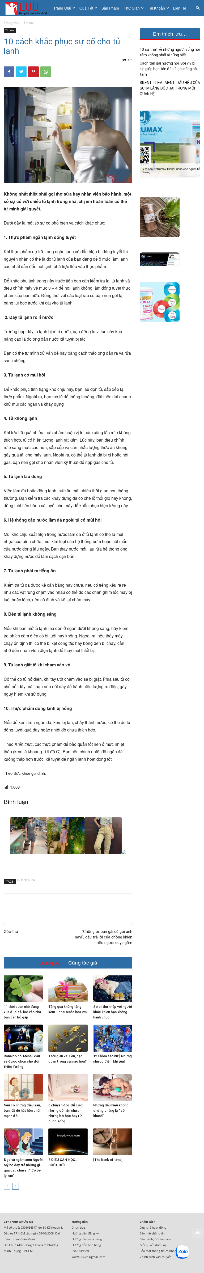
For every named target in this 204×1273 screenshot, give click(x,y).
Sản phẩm (110, 8)
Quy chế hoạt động (153, 1227)
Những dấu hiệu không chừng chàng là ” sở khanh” (111, 1110)
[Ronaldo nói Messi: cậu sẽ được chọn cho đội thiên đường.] (23, 1038)
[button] (197, 8)
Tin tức (9, 30)
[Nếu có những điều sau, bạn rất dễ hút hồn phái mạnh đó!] (23, 1087)
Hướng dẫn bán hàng (86, 1245)
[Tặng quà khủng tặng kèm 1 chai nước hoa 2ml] (67, 988)
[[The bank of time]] (112, 1141)
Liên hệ (179, 8)
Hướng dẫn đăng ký (85, 1233)
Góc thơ (11, 931)
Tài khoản (156, 8)
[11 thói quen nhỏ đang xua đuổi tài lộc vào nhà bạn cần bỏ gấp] (23, 988)
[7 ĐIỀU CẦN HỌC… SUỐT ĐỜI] (67, 1141)
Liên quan (50, 962)
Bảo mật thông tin (152, 1233)
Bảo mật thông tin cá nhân (158, 1251)
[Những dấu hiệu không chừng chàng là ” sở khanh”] (112, 1087)
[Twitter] (21, 71)
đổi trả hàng (163, 1239)
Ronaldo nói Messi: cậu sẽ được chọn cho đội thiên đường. (22, 1061)
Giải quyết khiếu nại (153, 1245)
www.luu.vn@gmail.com (88, 1257)
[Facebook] (9, 71)
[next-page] (15, 1186)
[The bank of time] (107, 1160)
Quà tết (86, 8)
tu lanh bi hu (26, 880)
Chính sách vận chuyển (156, 1257)
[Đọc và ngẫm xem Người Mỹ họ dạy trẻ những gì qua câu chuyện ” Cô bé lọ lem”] (23, 1141)
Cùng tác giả (82, 962)
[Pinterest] (33, 71)
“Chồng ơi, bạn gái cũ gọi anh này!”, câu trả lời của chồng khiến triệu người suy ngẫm (103, 937)
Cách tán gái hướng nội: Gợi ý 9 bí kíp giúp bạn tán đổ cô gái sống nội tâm (169, 69)
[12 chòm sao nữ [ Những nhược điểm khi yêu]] (112, 1038)
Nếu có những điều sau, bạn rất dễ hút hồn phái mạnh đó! (22, 1110)
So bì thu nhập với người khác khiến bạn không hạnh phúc (112, 1012)
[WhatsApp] (45, 71)
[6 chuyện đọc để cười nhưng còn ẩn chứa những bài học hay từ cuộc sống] (67, 1087)
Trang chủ (62, 8)
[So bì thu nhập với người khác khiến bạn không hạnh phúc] (112, 988)
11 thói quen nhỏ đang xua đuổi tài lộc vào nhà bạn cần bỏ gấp (22, 1012)
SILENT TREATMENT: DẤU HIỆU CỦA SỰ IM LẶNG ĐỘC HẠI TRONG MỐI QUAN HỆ (170, 88)
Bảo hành (146, 1239)
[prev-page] (7, 1186)
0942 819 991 (80, 1251)
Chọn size (78, 1227)
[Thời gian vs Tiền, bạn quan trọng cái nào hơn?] (67, 1038)
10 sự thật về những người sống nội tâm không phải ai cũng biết (170, 52)
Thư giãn (132, 8)
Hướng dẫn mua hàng (87, 1239)
